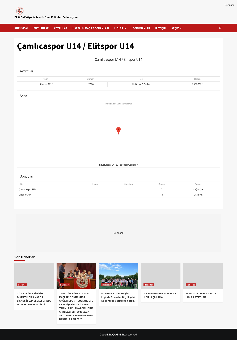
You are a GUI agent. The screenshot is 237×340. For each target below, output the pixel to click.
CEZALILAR (60, 28)
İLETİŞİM (160, 28)
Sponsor (229, 4)
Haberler (22, 285)
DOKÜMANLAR (141, 28)
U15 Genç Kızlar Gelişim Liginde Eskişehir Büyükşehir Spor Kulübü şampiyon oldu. (118, 297)
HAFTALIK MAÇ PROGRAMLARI (91, 28)
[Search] (220, 28)
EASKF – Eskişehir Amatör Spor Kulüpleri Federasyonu (46, 17)
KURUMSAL (21, 28)
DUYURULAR (41, 28)
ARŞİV (175, 28)
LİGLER (118, 28)
